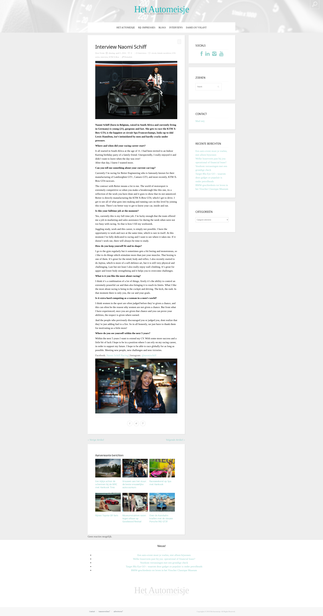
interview (104, 57)
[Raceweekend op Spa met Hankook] (162, 468)
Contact (92, 611)
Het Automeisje (161, 9)
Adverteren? (118, 611)
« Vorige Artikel (96, 439)
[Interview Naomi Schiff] (136, 90)
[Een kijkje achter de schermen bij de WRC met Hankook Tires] (108, 468)
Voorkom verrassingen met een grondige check (164, 562)
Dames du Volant (196, 27)
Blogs (162, 27)
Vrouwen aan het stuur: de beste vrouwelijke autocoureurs (134, 484)
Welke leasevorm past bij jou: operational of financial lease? (164, 558)
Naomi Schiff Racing (117, 355)
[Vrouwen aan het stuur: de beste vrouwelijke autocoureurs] (135, 468)
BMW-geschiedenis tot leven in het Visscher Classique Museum (164, 570)
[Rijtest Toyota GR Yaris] (108, 502)
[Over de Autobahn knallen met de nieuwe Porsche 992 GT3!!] (162, 502)
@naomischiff (149, 355)
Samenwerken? (104, 611)
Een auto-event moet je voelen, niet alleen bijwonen (164, 555)
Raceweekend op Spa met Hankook (160, 483)
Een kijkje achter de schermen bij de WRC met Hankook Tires (106, 484)
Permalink (128, 57)
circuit (153, 53)
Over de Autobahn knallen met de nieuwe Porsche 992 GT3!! (161, 518)
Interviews (176, 27)
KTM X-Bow (114, 57)
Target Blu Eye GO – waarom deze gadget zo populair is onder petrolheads (210, 177)
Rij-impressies (146, 27)
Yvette (102, 53)
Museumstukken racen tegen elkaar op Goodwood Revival (134, 518)
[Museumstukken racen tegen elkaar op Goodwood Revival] (135, 502)
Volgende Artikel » (175, 439)
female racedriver (164, 53)
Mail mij (200, 121)
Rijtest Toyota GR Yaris (106, 515)
